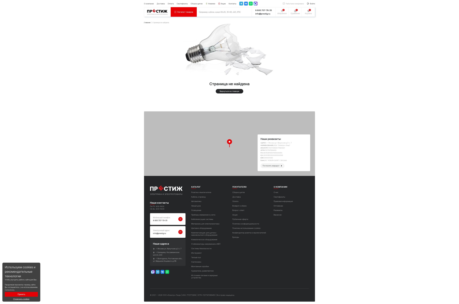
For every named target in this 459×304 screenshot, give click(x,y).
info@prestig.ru (262, 14)
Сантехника (196, 262)
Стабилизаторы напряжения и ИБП (205, 244)
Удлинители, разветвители (202, 271)
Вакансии (277, 215)
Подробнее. (10, 290)
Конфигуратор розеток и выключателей (249, 233)
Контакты (232, 4)
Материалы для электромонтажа (205, 224)
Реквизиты (278, 210)
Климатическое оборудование (204, 239)
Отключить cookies (21, 299)
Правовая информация (283, 201)
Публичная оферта (240, 219)
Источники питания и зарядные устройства (204, 276)
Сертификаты (182, 4)
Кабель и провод (198, 197)
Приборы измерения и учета (203, 215)
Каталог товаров (185, 12)
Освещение (196, 210)
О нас (276, 192)
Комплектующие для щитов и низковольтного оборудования (204, 234)
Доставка (161, 4)
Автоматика (196, 201)
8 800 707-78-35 (160, 220)
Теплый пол (196, 257)
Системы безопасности (201, 248)
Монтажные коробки (200, 266)
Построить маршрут (271, 166)
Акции (223, 4)
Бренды (235, 237)
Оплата (171, 4)
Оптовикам (278, 206)
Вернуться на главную (229, 91)
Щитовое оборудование (201, 228)
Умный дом (196, 206)
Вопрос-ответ (238, 210)
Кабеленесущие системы (202, 219)
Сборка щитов (196, 4)
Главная (147, 22)
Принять (21, 294)
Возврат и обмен (239, 206)
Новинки (211, 4)
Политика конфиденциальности (245, 224)
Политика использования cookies (246, 228)
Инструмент (196, 253)
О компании (149, 4)
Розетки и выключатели (201, 192)
